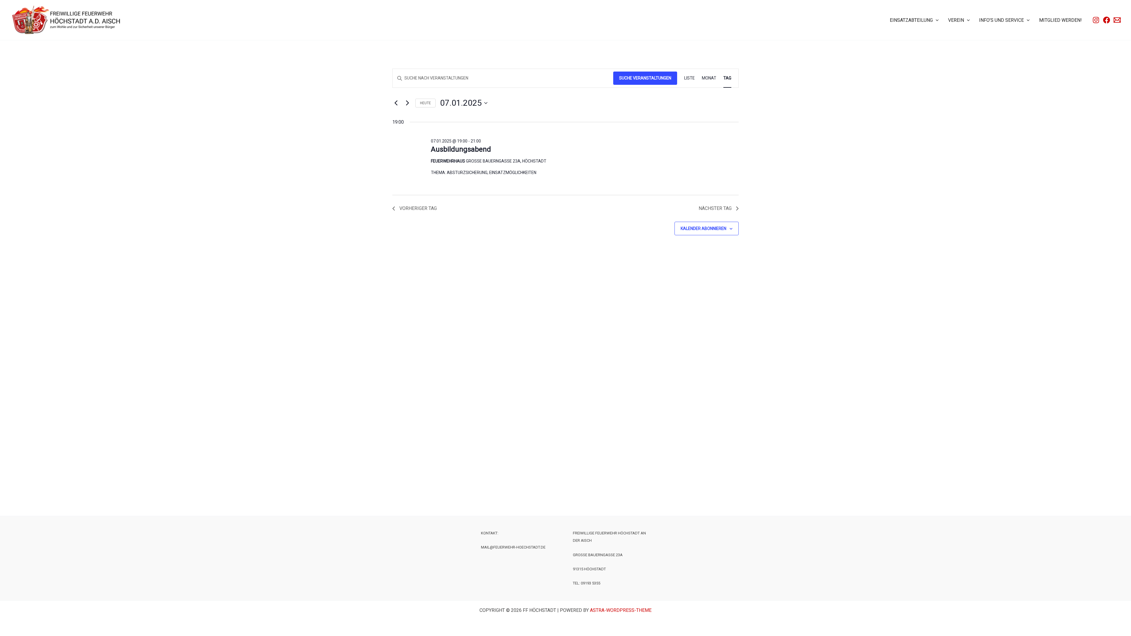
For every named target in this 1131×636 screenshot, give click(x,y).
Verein (956, 20)
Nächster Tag (715, 208)
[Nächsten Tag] (407, 103)
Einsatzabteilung (911, 20)
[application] (936, 20)
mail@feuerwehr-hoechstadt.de (513, 547)
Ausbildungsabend (461, 149)
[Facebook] (1106, 20)
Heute (425, 103)
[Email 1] (1117, 20)
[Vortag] (395, 103)
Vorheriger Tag (418, 208)
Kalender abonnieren (703, 228)
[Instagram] (1095, 20)
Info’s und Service (1001, 20)
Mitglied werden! (1060, 20)
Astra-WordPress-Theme (621, 610)
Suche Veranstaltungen (645, 78)
